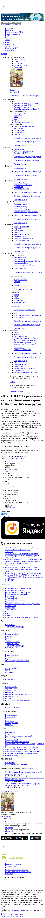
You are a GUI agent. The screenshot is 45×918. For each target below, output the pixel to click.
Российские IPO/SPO (22, 153)
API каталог (18, 367)
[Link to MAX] (6, 852)
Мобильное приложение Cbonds (26, 338)
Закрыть (4, 54)
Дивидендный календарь (23, 151)
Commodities (18, 300)
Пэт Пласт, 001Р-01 (17, 458)
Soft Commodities (20, 302)
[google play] (21, 839)
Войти (3, 24)
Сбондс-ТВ (9, 44)
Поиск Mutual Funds (21, 189)
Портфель (9, 28)
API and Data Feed (20, 365)
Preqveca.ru (9, 831)
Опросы (17, 134)
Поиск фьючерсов (22, 204)
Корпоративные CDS (22, 210)
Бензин (16, 298)
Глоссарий (18, 67)
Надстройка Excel (11, 655)
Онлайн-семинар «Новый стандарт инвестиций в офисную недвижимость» (23, 773)
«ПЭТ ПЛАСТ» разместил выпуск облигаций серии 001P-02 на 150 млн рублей (22, 550)
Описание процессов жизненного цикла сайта (22, 747)
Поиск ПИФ (18, 187)
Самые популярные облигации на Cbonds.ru (21, 617)
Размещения (18, 230)
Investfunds (9, 822)
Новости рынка (20, 59)
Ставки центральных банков (24, 265)
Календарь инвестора (22, 240)
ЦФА (7, 36)
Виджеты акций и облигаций (25, 344)
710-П (7, 670)
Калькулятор (10, 763)
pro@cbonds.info (7, 816)
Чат (15, 346)
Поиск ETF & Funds (21, 183)
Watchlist (8, 46)
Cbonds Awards (19, 132)
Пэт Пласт (14, 487)
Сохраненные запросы (22, 342)
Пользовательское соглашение (16, 870)
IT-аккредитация (11, 755)
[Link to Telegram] (6, 844)
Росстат (17, 282)
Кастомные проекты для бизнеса (26, 372)
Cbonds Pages (19, 130)
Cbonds (16, 409)
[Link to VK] (6, 849)
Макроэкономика (20, 280)
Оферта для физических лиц (15, 749)
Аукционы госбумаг (21, 234)
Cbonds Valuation (11, 602)
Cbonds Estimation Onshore (15, 600)
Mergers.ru (9, 828)
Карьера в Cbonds (11, 740)
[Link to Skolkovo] (12, 860)
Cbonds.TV (5, 516)
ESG (15, 119)
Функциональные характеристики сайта (20, 744)
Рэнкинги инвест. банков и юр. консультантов (22, 604)
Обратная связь (11, 866)
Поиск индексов (20, 257)
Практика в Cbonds (12, 738)
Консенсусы (9, 30)
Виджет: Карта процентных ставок (18, 700)
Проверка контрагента (22, 350)
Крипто (9, 42)
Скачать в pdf (32, 749)
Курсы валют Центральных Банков (27, 261)
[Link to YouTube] (6, 846)
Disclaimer (9, 874)
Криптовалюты (19, 259)
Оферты (17, 232)
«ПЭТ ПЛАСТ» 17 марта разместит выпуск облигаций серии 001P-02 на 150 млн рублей (22, 555)
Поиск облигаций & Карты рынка (26, 103)
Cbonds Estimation (11, 598)
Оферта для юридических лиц (16, 751)
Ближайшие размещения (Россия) (26, 109)
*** (6, 471)
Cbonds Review (10, 719)
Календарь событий (21, 227)
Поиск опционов (20, 206)
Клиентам (9, 868)
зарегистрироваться (17, 910)
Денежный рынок (20, 236)
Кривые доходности (12, 34)
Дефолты (17, 229)
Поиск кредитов (20, 168)
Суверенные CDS (20, 208)
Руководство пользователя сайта (17, 742)
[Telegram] (5, 514)
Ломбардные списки (21, 123)
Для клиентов (10, 732)
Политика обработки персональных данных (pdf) (23, 753)
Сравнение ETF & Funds (23, 185)
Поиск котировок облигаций (24, 107)
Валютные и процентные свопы (26, 212)
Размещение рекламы (13, 864)
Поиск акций (19, 149)
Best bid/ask (9, 38)
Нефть (16, 297)
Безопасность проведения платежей (18, 736)
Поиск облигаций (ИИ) (14, 32)
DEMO (12, 382)
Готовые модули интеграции (24, 368)
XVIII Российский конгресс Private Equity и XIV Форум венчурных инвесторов (23, 785)
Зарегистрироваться (13, 24)
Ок (2, 908)
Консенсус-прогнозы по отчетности (27, 315)
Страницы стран (20, 278)
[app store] (8, 839)
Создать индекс (11, 690)
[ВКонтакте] (2, 514)
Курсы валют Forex (21, 263)
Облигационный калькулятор (25, 340)
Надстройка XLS (11, 48)
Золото (7, 40)
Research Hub (19, 61)
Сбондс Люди (10, 50)
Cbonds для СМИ (20, 65)
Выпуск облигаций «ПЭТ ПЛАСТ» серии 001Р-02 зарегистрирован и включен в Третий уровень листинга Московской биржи (24, 562)
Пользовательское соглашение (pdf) (18, 872)
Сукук (16, 121)
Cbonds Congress (27, 768)
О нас (7, 734)
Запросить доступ (16, 391)
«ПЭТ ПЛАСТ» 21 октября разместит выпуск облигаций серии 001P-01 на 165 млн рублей (22, 569)
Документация (19, 370)
